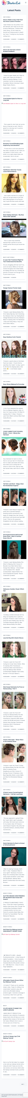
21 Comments (21, 88)
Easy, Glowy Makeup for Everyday (13, 384)
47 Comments (21, 249)
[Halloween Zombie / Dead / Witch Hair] (14, 602)
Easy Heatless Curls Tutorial (12, 337)
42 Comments (21, 578)
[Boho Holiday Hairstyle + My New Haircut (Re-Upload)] (14, 228)
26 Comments (21, 524)
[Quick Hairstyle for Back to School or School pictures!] (14, 856)
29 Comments (21, 1025)
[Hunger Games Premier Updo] (14, 299)
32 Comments (21, 326)
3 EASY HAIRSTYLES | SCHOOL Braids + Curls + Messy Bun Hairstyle (13, 433)
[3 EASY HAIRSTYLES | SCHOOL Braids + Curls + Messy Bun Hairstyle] (14, 446)
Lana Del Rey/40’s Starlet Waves (13, 638)
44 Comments (21, 885)
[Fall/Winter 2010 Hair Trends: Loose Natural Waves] (14, 183)
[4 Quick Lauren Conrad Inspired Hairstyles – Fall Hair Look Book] (14, 805)
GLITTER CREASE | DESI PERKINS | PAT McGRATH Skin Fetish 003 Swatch (14, 897)
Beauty (5, 257)
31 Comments (21, 39)
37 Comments (21, 159)
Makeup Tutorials (7, 893)
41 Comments (21, 997)
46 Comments (21, 373)
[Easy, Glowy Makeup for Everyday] (14, 396)
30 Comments (21, 133)
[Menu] (25, 2)
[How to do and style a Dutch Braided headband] (14, 63)
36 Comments (21, 1074)
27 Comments (21, 204)
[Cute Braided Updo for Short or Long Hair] (14, 112)
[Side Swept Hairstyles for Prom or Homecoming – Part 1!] (14, 700)
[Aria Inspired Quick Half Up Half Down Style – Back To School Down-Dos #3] (14, 549)
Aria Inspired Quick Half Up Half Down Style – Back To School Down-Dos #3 (13, 536)
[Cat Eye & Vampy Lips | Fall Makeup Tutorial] (14, 1049)
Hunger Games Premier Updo (12, 288)
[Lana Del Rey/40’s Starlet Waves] (14, 649)
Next (22, 1084)
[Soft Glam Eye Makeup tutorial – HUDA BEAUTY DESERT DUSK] (14, 942)
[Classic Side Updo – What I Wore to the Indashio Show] (14, 753)
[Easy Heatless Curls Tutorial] (14, 348)
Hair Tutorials (6, 17)
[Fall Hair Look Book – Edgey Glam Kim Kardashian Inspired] (14, 497)
